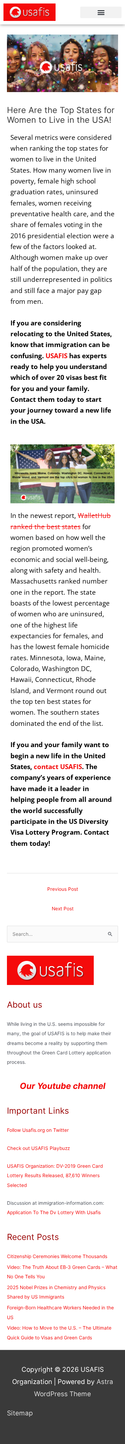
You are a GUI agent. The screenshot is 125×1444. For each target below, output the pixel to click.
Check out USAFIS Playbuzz (38, 1148)
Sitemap (20, 1413)
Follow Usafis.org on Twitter (38, 1130)
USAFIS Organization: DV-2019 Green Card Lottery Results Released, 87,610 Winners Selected (55, 1175)
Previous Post (62, 889)
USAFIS (56, 355)
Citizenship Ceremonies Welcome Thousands (57, 1256)
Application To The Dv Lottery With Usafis (54, 1212)
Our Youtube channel (63, 1086)
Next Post (63, 908)
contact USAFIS (58, 766)
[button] (101, 12)
